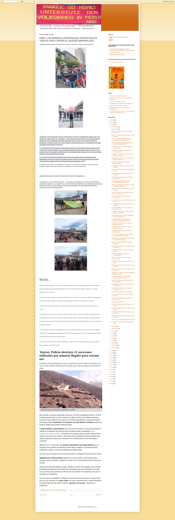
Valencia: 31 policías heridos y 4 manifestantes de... (120, 254)
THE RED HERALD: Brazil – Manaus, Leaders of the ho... (121, 227)
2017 (111, 364)
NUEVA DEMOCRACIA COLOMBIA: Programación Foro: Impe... (121, 277)
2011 (111, 379)
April (113, 340)
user (113, 40)
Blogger (95, 507)
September (115, 328)
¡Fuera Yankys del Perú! (117, 302)
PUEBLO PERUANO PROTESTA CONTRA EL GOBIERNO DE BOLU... (123, 239)
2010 (111, 381)
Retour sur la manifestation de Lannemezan (123, 319)
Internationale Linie (115, 52)
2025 (111, 122)
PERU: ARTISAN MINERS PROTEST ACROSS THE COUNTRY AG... (121, 139)
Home (71, 495)
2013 (111, 374)
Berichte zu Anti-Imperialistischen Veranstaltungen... (120, 162)
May (113, 338)
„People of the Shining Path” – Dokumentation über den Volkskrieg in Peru (122, 111)
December (115, 127)
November (115, 129)
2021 (111, 355)
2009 (111, 383)
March (113, 343)
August (114, 331)
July (113, 333)
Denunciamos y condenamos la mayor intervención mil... (121, 288)
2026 (111, 120)
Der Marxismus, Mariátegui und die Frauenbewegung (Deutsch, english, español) (122, 49)
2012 (111, 376)
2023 (111, 350)
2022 (111, 353)
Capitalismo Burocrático (116, 62)
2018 (111, 362)
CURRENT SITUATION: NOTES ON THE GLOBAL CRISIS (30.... (122, 212)
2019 (111, 360)
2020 (111, 357)
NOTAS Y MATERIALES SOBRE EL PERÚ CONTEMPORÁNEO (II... (122, 185)
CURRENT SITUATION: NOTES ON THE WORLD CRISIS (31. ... (122, 155)
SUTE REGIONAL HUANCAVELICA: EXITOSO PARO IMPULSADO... (121, 220)
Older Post (99, 495)
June (113, 336)
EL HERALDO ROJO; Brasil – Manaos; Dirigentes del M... (122, 223)
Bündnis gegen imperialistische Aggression (122, 103)
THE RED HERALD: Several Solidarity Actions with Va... (121, 208)
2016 (111, 367)
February (114, 345)
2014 (111, 372)
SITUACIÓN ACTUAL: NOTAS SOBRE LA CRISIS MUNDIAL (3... (122, 158)
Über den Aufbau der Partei (117, 54)
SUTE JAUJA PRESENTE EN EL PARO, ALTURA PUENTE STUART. (122, 235)
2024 (111, 124)
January (114, 347)
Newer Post (43, 495)
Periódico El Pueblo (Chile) (117, 101)
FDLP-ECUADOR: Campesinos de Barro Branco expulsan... (122, 193)
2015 (111, 369)
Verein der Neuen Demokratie (120, 37)
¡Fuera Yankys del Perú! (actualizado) (121, 292)
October (114, 326)
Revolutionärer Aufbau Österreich (119, 105)
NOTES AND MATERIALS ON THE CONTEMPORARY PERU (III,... (120, 181)
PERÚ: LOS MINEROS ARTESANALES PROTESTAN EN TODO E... (122, 143)
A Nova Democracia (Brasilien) (118, 96)
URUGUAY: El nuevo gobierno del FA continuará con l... (121, 151)
